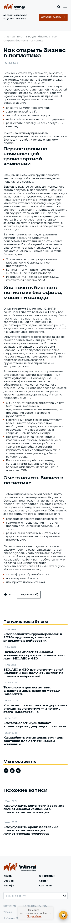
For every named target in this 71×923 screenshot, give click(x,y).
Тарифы (8, 885)
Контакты (45, 885)
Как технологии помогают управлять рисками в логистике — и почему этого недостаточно (35, 709)
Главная (9, 36)
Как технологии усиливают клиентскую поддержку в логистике (34, 724)
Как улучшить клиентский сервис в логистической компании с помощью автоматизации (33, 809)
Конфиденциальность (35, 905)
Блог (20, 36)
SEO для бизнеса (38, 36)
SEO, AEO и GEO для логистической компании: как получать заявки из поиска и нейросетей (33, 673)
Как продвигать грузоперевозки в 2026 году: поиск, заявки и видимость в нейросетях (32, 637)
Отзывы (8, 880)
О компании (47, 875)
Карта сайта (9, 905)
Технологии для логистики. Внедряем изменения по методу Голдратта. (31, 691)
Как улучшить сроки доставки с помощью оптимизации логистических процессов (30, 830)
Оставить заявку (51, 17)
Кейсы (7, 875)
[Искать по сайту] (58, 6)
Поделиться (27, 594)
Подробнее (34, 916)
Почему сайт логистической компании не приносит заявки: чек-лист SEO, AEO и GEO (34, 655)
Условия (7, 912)
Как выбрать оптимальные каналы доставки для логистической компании (33, 741)
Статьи (43, 880)
